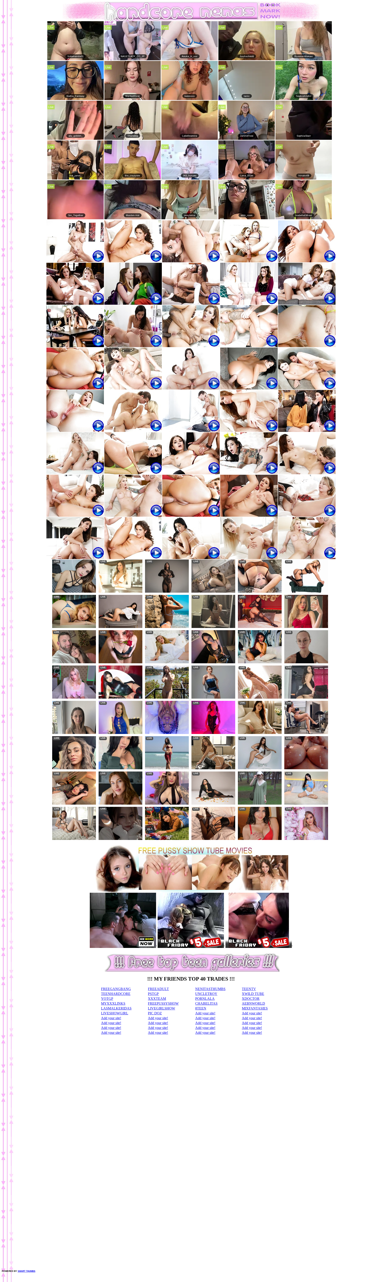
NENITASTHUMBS (210, 989)
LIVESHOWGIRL (114, 1013)
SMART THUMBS (26, 1271)
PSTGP (153, 994)
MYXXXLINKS (113, 1003)
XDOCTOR (251, 998)
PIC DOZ (155, 1013)
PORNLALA (205, 998)
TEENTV (249, 989)
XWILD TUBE (253, 994)
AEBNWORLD (253, 1003)
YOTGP (107, 998)
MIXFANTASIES (255, 1008)
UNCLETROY (206, 994)
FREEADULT (158, 989)
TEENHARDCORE (115, 994)
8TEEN (200, 1008)
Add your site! (205, 1013)
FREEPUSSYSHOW (163, 1003)
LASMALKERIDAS (116, 1008)
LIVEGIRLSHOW (161, 1008)
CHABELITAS (206, 1003)
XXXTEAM (157, 998)
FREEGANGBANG (116, 989)
